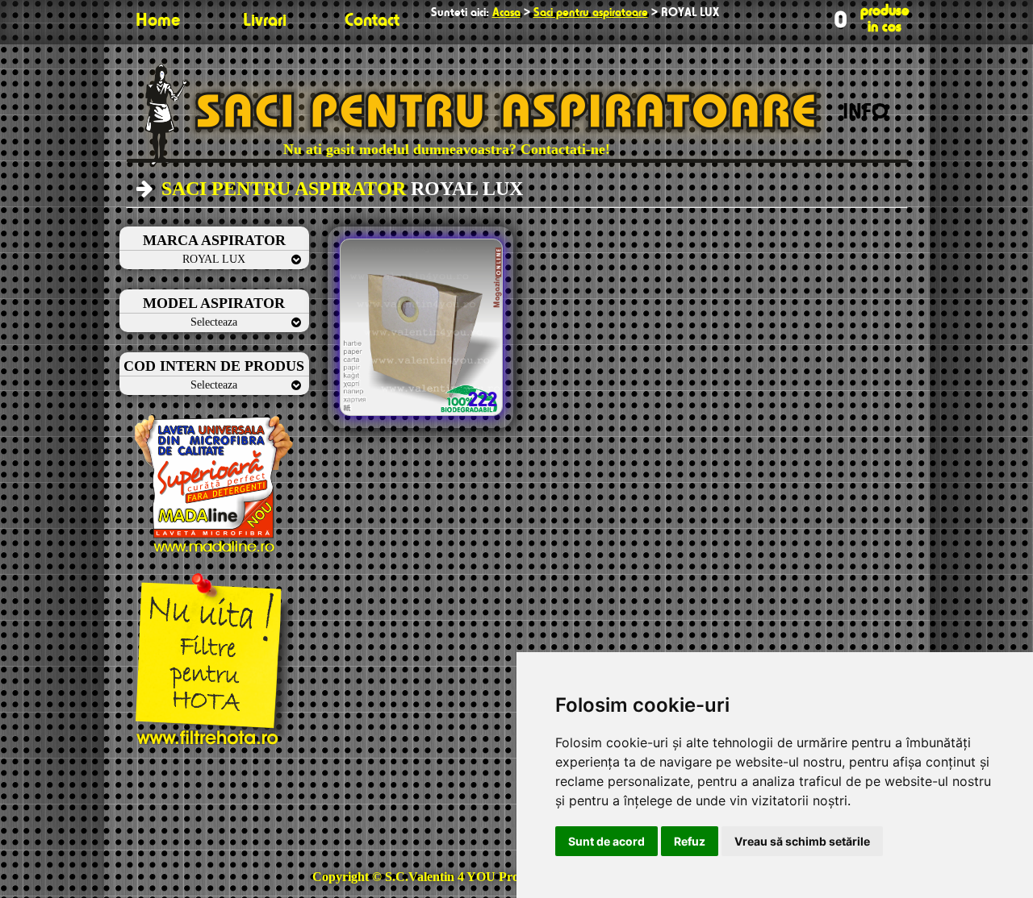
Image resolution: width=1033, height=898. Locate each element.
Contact (372, 21)
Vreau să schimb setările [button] (802, 841)
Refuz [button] (689, 841)
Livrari (264, 21)
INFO (866, 113)
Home (158, 21)
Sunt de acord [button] (606, 841)
